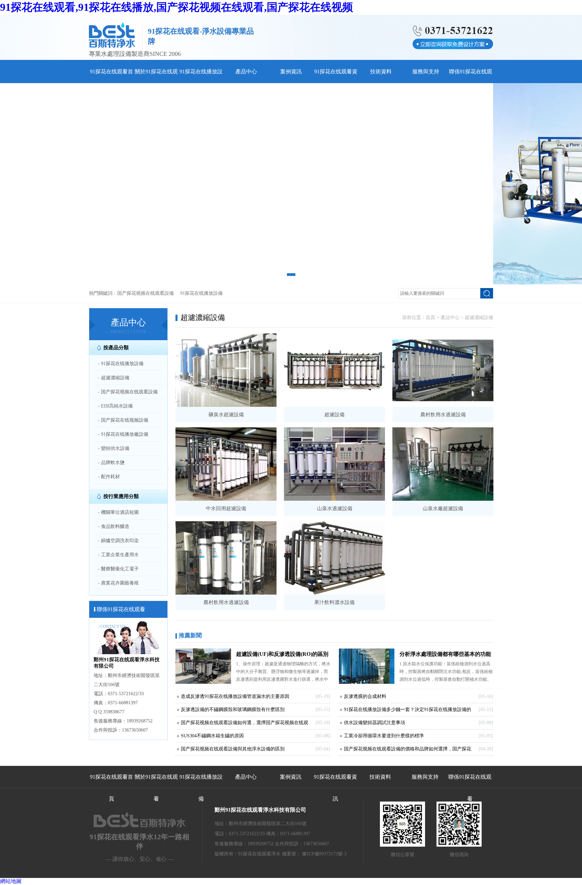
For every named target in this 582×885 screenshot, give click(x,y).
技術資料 (381, 71)
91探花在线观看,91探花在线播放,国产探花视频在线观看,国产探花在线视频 (176, 7)
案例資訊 (291, 71)
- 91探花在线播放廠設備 (123, 434)
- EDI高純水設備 (115, 406)
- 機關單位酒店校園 (118, 512)
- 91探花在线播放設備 (120, 363)
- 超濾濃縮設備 (113, 377)
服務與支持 (425, 71)
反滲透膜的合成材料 (365, 696)
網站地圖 (11, 881)
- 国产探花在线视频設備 (123, 420)
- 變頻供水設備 (113, 448)
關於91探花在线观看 (156, 788)
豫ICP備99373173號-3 (324, 853)
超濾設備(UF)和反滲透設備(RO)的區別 (282, 654)
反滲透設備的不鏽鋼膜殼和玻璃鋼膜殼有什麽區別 (233, 709)
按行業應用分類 (121, 496)
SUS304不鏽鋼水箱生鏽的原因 (212, 735)
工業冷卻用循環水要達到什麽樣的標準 (384, 735)
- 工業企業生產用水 (118, 554)
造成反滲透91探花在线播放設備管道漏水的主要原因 (235, 696)
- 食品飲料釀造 (113, 526)
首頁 (430, 317)
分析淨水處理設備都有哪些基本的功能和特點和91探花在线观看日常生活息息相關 (445, 655)
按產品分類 (116, 347)
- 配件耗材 (109, 476)
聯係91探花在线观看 (469, 788)
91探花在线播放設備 (201, 293)
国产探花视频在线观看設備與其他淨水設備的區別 (233, 748)
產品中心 (246, 71)
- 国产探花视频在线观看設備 (128, 391)
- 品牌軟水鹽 (111, 462)
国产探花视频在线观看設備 (145, 293)
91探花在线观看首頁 (111, 788)
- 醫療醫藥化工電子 (118, 568)
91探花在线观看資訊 (335, 788)
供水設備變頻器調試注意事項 (374, 722)
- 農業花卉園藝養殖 (118, 583)
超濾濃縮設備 (479, 317)
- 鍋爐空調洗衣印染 (118, 540)
